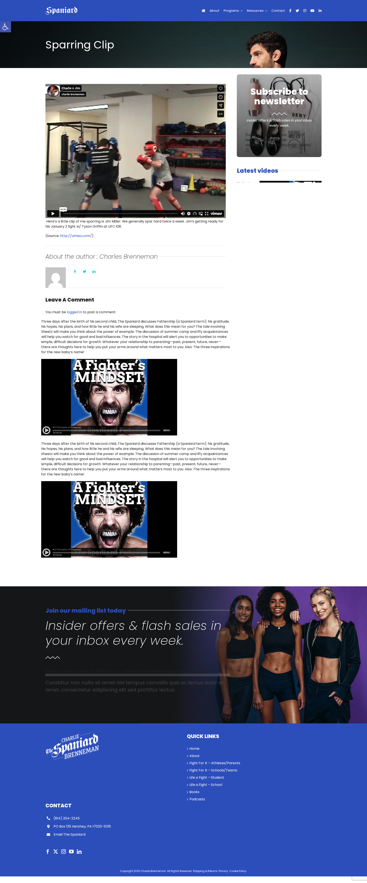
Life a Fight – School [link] (205, 784)
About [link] (194, 755)
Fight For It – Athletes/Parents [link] (214, 763)
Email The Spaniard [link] (69, 834)
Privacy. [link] (224, 871)
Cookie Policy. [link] (238, 871)
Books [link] (194, 791)
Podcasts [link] (197, 799)
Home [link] (194, 748)
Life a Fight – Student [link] (206, 777)
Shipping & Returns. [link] (205, 871)
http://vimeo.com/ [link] (76, 235)
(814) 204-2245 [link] (67, 818)
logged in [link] (74, 312)
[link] (5, 26)
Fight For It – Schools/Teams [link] (213, 770)
